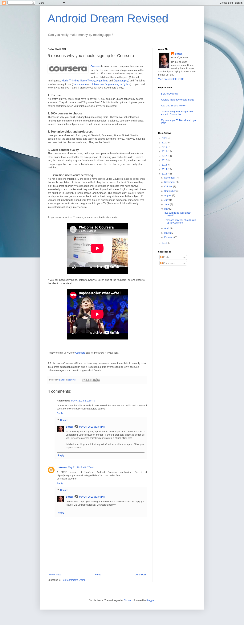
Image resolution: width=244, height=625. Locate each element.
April (167, 228)
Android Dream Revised (108, 18)
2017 (165, 156)
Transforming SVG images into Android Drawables (177, 113)
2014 (165, 169)
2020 (165, 142)
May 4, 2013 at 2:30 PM (83, 400)
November (170, 182)
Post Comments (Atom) (74, 580)
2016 (165, 160)
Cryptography (121, 80)
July (166, 200)
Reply (60, 413)
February (169, 237)
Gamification (80, 84)
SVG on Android (169, 94)
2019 (165, 147)
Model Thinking (70, 80)
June (167, 204)
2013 (165, 173)
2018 (165, 151)
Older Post (140, 574)
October (168, 186)
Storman (128, 600)
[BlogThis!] (87, 380)
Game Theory (87, 80)
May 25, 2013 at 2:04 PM (92, 427)
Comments (168, 263)
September (170, 191)
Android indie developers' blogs (177, 99)
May (166, 209)
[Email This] (84, 380)
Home (98, 574)
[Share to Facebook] (95, 380)
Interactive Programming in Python (111, 84)
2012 (165, 243)
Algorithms (102, 80)
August (168, 195)
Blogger (150, 600)
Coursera (95, 66)
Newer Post (55, 574)
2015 (165, 164)
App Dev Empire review (173, 105)
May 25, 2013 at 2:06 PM (92, 496)
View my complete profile (171, 79)
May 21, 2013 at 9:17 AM (81, 467)
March (167, 233)
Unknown (62, 467)
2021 (165, 138)
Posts (166, 257)
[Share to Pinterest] (98, 380)
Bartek (69, 427)
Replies (64, 420)
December (170, 177)
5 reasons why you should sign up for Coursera (180, 221)
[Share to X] (91, 380)
